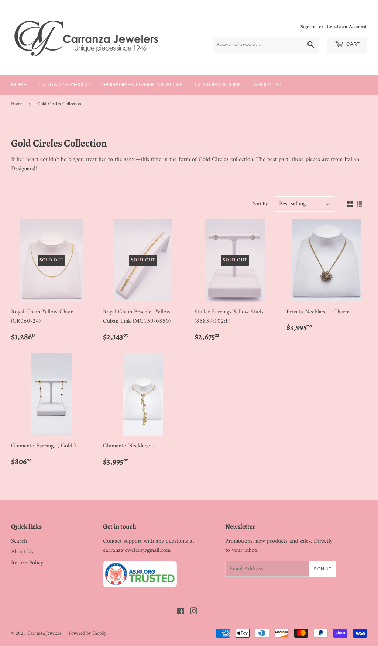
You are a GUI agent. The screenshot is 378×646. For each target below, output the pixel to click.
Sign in (308, 27)
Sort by (260, 204)
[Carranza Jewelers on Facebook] (181, 612)
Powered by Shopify (87, 633)
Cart (352, 44)
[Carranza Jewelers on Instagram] (193, 612)
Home (19, 84)
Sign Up (322, 569)
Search (19, 541)
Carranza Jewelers (44, 633)
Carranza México (64, 84)
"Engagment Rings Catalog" (142, 84)
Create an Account (347, 27)
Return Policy (27, 563)
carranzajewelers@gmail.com (137, 550)
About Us (267, 84)
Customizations (218, 84)
